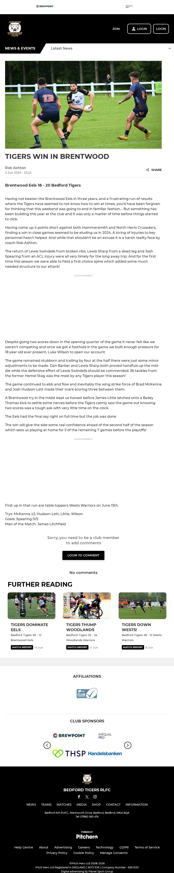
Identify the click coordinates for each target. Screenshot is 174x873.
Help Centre (23, 847)
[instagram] (95, 797)
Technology (105, 847)
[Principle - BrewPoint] (45, 7)
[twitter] (87, 797)
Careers (84, 847)
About (43, 847)
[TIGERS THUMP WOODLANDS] (87, 605)
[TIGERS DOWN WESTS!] (142, 605)
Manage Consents (114, 853)
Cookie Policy (83, 853)
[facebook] (79, 797)
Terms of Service (147, 847)
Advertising (63, 847)
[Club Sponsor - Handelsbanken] (105, 754)
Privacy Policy (56, 853)
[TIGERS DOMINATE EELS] (31, 605)
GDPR (124, 847)
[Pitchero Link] (87, 838)
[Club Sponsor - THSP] (69, 754)
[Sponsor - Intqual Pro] (129, 7)
